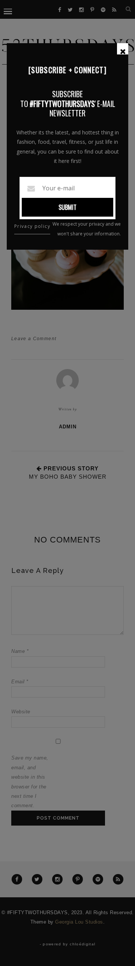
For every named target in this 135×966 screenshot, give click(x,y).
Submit (67, 207)
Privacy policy (32, 226)
